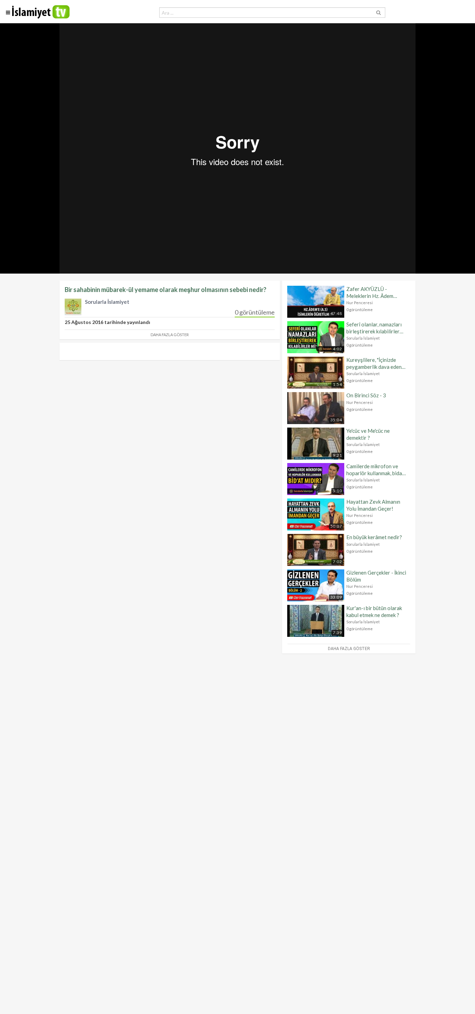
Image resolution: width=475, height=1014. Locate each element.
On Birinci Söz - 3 (366, 395)
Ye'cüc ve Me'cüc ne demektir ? (368, 434)
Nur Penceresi (359, 302)
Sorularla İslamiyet (363, 338)
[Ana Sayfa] (41, 17)
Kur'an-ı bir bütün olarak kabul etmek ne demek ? (374, 611)
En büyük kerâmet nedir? (374, 537)
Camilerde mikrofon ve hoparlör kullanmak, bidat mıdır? (375, 470)
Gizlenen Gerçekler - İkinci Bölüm (376, 576)
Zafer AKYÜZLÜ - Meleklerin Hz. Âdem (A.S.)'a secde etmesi (369, 292)
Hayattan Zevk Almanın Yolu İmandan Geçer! (373, 505)
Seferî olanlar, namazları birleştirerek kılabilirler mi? (374, 328)
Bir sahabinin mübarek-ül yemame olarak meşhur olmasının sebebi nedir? (165, 289)
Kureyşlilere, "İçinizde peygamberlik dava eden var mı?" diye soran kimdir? (376, 363)
